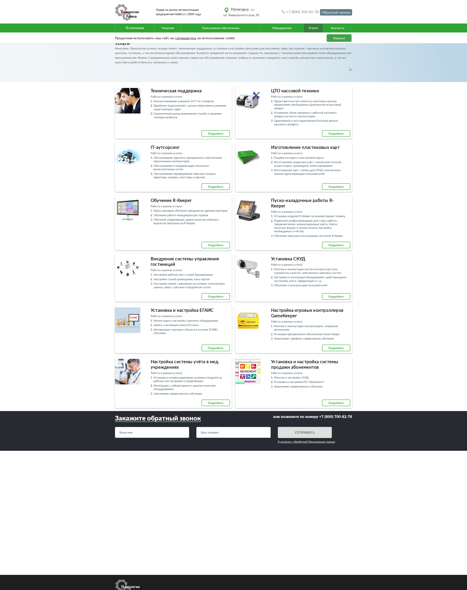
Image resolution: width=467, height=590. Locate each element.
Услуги (313, 28)
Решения (168, 28)
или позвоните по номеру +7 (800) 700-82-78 (312, 416)
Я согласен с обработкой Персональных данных (306, 441)
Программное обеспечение (220, 28)
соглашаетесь (185, 38)
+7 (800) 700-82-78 (302, 11)
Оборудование (282, 28)
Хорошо (339, 38)
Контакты (337, 28)
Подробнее (215, 133)
